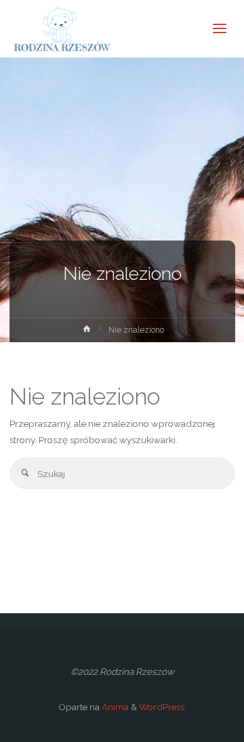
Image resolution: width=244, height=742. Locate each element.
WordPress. (162, 706)
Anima (114, 706)
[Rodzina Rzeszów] (61, 28)
